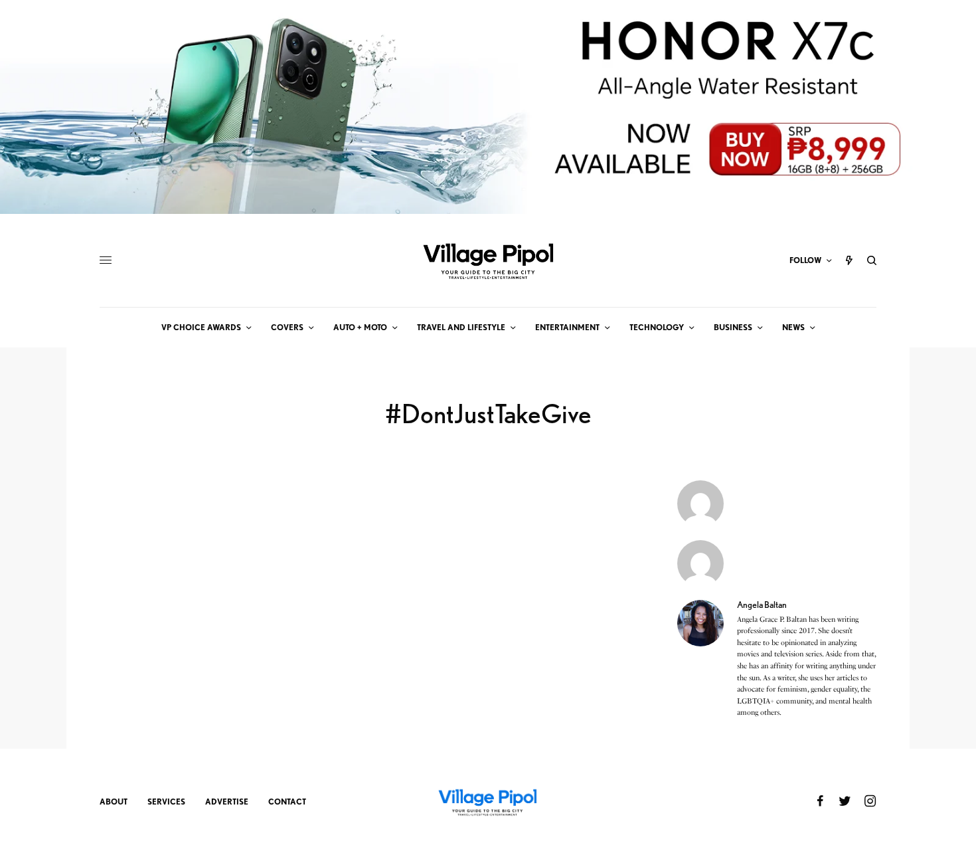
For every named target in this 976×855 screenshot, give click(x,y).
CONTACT (287, 802)
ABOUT (113, 802)
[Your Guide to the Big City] (488, 260)
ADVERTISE (226, 802)
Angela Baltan (762, 604)
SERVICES (166, 802)
